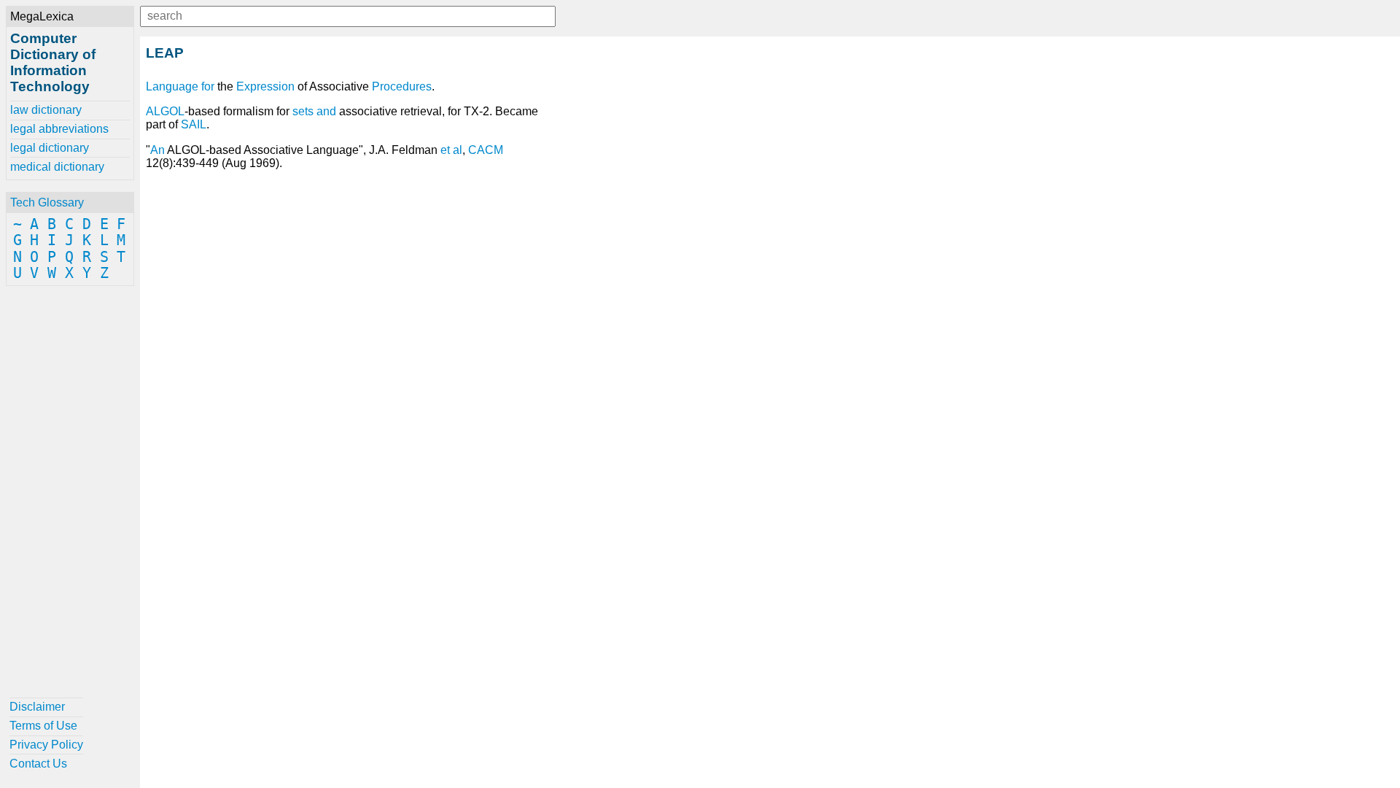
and (326, 111)
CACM (485, 150)
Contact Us (38, 763)
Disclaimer (37, 706)
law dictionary (46, 110)
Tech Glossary (47, 202)
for (207, 86)
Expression (265, 86)
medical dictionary (57, 167)
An (157, 150)
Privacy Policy (46, 744)
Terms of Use (43, 725)
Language (172, 86)
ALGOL (165, 111)
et (445, 150)
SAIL (193, 124)
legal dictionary (49, 148)
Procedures (402, 86)
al (457, 150)
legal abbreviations (59, 129)
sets (303, 111)
